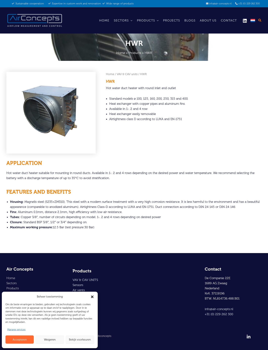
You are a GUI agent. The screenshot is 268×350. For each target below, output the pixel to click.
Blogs (189, 20)
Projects (171, 20)
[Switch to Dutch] (253, 20)
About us (208, 20)
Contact (229, 20)
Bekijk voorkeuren (80, 339)
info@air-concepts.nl (220, 3)
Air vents (79, 290)
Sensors (78, 285)
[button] (92, 297)
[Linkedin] (245, 21)
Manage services (16, 329)
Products (146, 20)
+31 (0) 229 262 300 (249, 3)
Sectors (121, 20)
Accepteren (20, 339)
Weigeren (50, 339)
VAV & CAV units (127, 74)
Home (104, 20)
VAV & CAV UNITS (85, 280)
